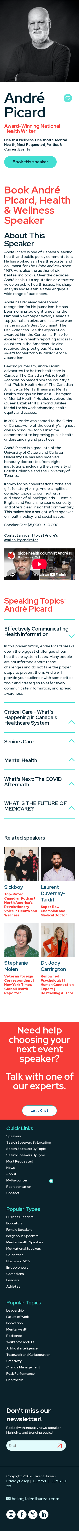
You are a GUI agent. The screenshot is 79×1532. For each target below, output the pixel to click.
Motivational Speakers (23, 1249)
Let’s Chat (39, 1110)
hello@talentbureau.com (35, 1498)
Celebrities (14, 1255)
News (10, 1168)
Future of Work (17, 1317)
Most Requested (19, 1162)
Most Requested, (32, 145)
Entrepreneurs (17, 1268)
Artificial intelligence (22, 1349)
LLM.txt (39, 1481)
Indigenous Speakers (22, 1236)
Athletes (13, 1287)
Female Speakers (19, 1230)
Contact (13, 1193)
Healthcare (14, 1380)
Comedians (15, 1274)
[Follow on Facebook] (22, 1514)
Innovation (14, 1323)
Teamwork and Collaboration (28, 1355)
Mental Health (17, 1330)
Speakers (13, 1136)
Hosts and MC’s (18, 1261)
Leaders (12, 1280)
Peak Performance (20, 1374)
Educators (14, 1223)
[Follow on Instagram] (11, 1514)
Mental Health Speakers (25, 1242)
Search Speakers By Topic (26, 1149)
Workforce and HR (20, 1342)
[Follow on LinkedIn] (43, 1514)
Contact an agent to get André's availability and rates (31, 537)
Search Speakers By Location (28, 1143)
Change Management (23, 1367)
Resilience (14, 1336)
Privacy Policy (17, 1481)
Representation (18, 1187)
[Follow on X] (32, 1514)
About (11, 1174)
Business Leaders (19, 1217)
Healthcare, (45, 140)
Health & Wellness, (19, 140)
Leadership (15, 1311)
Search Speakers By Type (25, 1155)
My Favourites (17, 1181)
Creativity (13, 1361)
